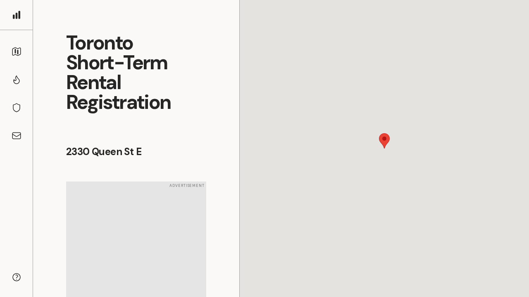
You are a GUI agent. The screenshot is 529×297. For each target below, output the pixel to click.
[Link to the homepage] (16, 15)
